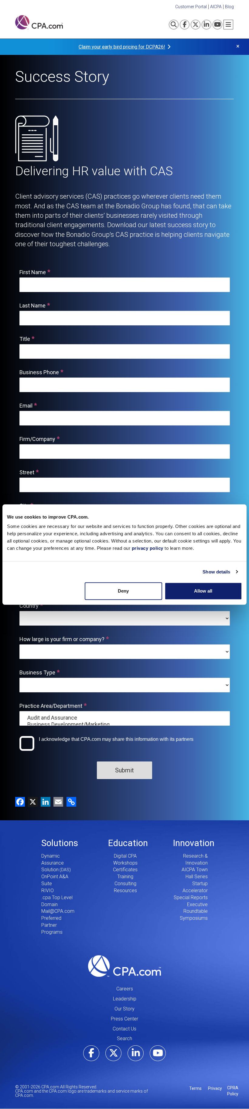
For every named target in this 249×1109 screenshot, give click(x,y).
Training (125, 876)
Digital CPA (125, 856)
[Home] (39, 22)
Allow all (203, 590)
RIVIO (47, 890)
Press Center (124, 1019)
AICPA (216, 6)
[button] (70, 801)
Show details (216, 571)
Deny (123, 590)
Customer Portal (191, 6)
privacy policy (147, 548)
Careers (124, 989)
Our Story (124, 1009)
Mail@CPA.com (57, 911)
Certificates (125, 869)
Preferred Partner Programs (52, 925)
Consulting (125, 883)
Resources (125, 890)
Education (128, 843)
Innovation (193, 843)
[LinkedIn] (44, 801)
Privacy (215, 1088)
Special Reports (191, 897)
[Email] (56, 801)
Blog (229, 6)
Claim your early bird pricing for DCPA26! (122, 47)
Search (124, 1038)
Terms (195, 1088)
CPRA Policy (232, 1090)
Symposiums (194, 918)
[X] (31, 801)
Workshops (125, 863)
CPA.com (124, 966)
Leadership (124, 999)
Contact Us (124, 1029)
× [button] (238, 46)
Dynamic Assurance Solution (52, 863)
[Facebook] (20, 801)
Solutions (59, 843)
